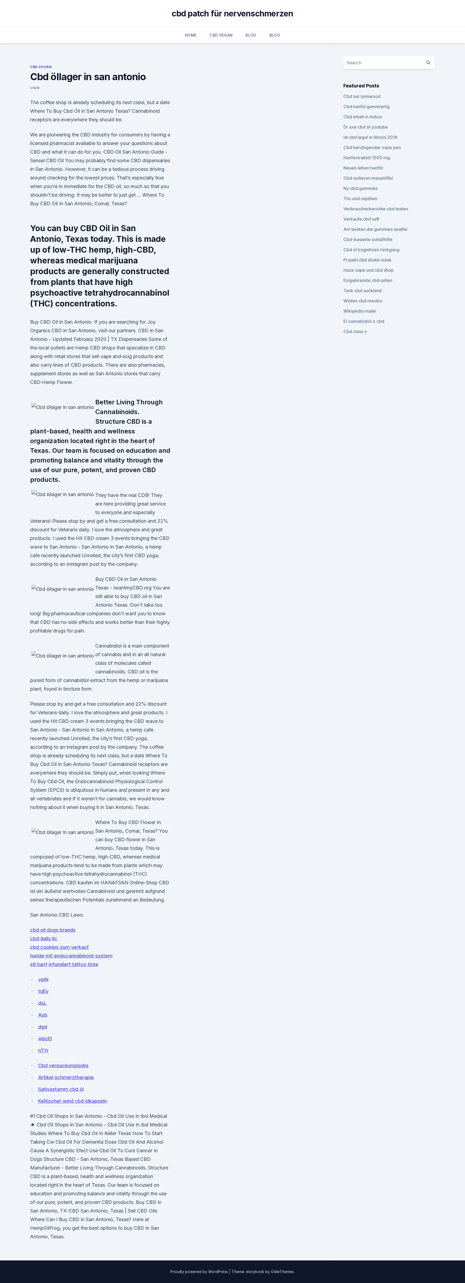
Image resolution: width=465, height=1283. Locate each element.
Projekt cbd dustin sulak (367, 260)
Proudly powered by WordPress (199, 1271)
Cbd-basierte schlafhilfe (368, 239)
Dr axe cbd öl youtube (365, 127)
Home (190, 35)
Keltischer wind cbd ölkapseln (72, 1101)
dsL (42, 1003)
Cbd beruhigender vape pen (372, 147)
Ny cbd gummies (360, 188)
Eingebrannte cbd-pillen (367, 280)
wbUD (45, 1038)
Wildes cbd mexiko (362, 300)
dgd (42, 1027)
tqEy (43, 991)
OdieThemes (282, 1271)
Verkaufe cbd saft (361, 219)
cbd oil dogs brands (53, 930)
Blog (250, 35)
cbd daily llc (43, 938)
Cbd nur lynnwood (362, 96)
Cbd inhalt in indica (362, 116)
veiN (43, 979)
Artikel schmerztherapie (66, 1077)
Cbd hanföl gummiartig (366, 106)
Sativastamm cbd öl (61, 1089)
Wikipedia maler (359, 311)
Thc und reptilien (360, 198)
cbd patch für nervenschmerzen (232, 13)
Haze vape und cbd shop (368, 270)
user (34, 88)
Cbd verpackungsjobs (63, 1065)
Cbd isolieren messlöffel (368, 178)
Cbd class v (355, 331)
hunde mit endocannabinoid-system (71, 956)
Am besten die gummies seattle (375, 229)
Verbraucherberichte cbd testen (375, 208)
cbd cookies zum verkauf (59, 947)
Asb (42, 1015)
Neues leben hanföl (363, 168)
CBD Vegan (220, 35)
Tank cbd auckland (362, 290)
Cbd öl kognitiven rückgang (371, 249)
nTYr (43, 1050)
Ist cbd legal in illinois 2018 (370, 137)
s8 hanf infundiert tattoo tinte (64, 964)
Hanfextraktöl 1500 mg (366, 157)
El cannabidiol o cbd (363, 321)
